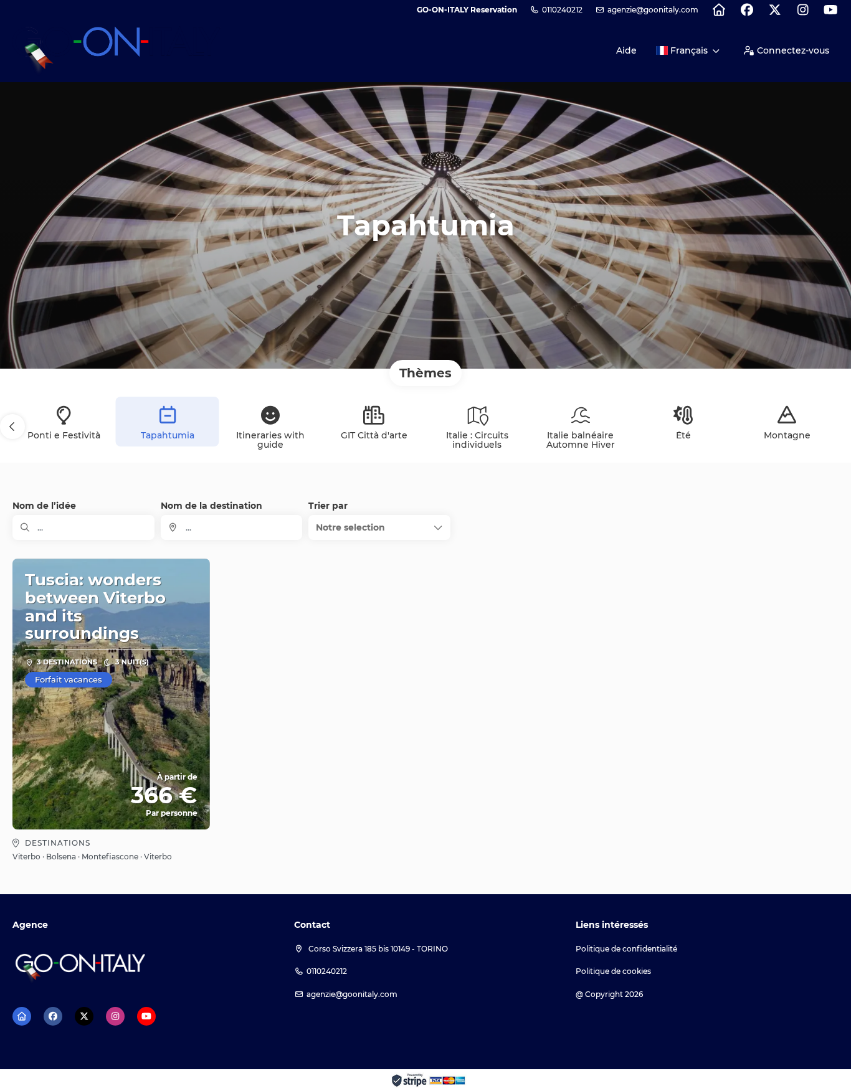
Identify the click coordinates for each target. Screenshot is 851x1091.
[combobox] (232, 527)
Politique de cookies (613, 971)
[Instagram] (803, 9)
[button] (12, 426)
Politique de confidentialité (626, 948)
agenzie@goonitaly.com (652, 9)
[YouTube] (831, 9)
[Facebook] (746, 9)
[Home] (718, 9)
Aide (626, 50)
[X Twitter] (774, 9)
